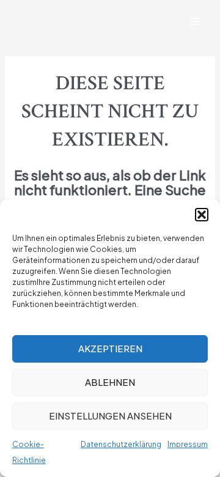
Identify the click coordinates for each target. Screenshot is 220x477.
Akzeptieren (110, 348)
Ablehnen (110, 382)
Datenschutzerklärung (121, 444)
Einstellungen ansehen (110, 415)
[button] (202, 215)
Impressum (187, 444)
